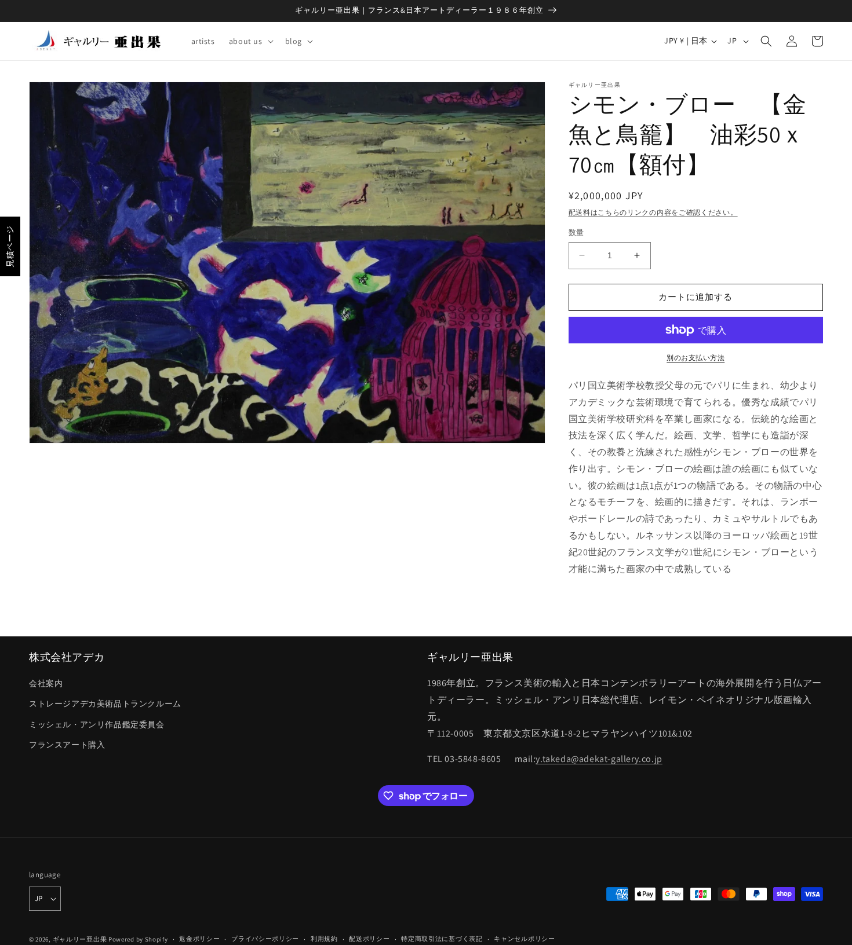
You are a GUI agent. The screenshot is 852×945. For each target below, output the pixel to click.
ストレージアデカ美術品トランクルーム (105, 703)
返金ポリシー (199, 939)
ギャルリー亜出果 (80, 939)
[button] (250, 41)
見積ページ (10, 246)
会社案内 (46, 683)
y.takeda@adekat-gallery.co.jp (599, 759)
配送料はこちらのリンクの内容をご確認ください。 (653, 212)
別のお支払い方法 (695, 357)
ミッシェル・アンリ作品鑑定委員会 (97, 724)
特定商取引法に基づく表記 (441, 939)
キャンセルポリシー (524, 939)
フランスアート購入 (67, 744)
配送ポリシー (369, 939)
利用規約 (324, 939)
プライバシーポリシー (265, 939)
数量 (576, 232)
